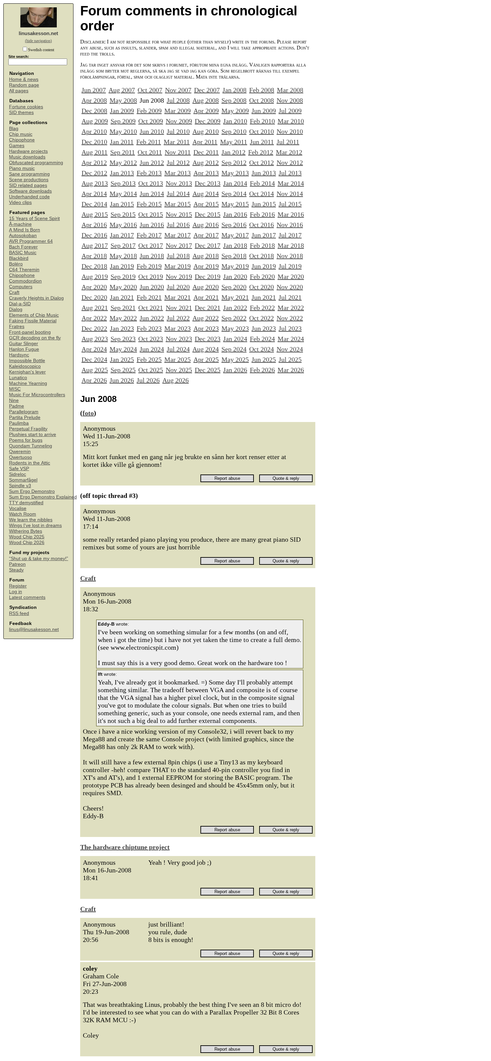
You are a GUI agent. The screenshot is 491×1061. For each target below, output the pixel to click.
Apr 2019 (206, 266)
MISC (15, 389)
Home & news (23, 79)
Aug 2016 (205, 224)
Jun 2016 (152, 224)
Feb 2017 (149, 235)
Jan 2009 (122, 110)
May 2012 (123, 162)
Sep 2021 (123, 307)
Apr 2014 (94, 193)
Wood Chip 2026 (26, 542)
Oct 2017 (150, 245)
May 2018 (123, 255)
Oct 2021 (150, 307)
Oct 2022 (261, 318)
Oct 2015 (150, 214)
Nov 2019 (179, 276)
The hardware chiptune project (125, 847)
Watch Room (22, 514)
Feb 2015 (149, 204)
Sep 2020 (234, 287)
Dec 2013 (207, 183)
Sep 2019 (123, 276)
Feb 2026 (262, 370)
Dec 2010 (94, 141)
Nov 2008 (290, 100)
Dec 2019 (207, 276)
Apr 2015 (206, 204)
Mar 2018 (291, 245)
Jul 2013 (290, 173)
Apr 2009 (206, 110)
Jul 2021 (290, 297)
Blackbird (18, 258)
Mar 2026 (291, 370)
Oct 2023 (150, 338)
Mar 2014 (291, 183)
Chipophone (22, 139)
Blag (13, 128)
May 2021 (235, 297)
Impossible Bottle (27, 360)
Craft (14, 292)
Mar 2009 (177, 110)
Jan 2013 (122, 173)
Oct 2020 (261, 287)
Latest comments (27, 597)
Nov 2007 (178, 90)
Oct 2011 (150, 152)
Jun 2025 (264, 359)
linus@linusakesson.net (34, 629)
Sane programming (29, 174)
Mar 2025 (177, 359)
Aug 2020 (205, 287)
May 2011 (233, 141)
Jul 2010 (178, 131)
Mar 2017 (177, 235)
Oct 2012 (261, 162)
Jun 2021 (264, 297)
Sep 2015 (123, 214)
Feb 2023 (149, 328)
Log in (15, 591)
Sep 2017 (123, 245)
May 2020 (123, 287)
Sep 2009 (123, 121)
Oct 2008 (261, 100)
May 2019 (235, 266)
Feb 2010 (262, 121)
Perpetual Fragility (28, 428)
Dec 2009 (207, 121)
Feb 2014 (262, 183)
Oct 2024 (261, 349)
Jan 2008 (234, 90)
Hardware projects (28, 151)
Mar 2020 (291, 276)
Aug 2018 (205, 255)
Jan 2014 (235, 183)
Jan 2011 (122, 141)
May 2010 (123, 131)
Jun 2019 (264, 266)
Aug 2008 (205, 100)
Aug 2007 (122, 90)
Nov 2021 (179, 307)
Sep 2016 (234, 224)
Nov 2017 (179, 245)
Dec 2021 (207, 307)
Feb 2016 (262, 214)
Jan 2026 (235, 370)
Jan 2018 (235, 245)
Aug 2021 (94, 307)
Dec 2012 (94, 173)
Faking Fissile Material (32, 320)
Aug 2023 (94, 338)
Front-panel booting (30, 332)
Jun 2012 (152, 162)
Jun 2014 (152, 193)
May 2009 (235, 110)
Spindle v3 (20, 485)
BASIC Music (22, 252)
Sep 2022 (234, 318)
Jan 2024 (235, 338)
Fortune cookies (26, 106)
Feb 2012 (260, 152)
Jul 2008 (178, 100)
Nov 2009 (179, 121)
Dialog (15, 309)
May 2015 (235, 204)
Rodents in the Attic (29, 462)
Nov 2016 (290, 224)
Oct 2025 (150, 370)
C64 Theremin (24, 269)
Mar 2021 (177, 297)
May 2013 (235, 173)
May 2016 (123, 224)
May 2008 (123, 100)
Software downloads (30, 191)
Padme (16, 406)
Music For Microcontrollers (37, 394)
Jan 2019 (122, 266)
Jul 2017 (290, 235)
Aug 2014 (205, 193)
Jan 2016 (235, 214)
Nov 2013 (179, 183)
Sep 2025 (123, 370)
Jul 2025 (290, 359)
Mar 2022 (291, 307)
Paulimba (19, 423)
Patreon (17, 564)
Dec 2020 (94, 297)
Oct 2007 (150, 90)
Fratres (16, 326)
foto (88, 413)
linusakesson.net (38, 33)
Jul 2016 (178, 224)
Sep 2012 (234, 162)
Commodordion (25, 281)
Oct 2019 (150, 276)
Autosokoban (23, 235)
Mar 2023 (177, 328)
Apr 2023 (206, 328)
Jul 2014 (178, 193)
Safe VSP (19, 468)
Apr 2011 (204, 141)
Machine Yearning (28, 383)
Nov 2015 (179, 214)
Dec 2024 (94, 359)
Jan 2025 (122, 359)
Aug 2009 (94, 121)
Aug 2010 (205, 131)
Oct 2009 (150, 121)
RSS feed (19, 613)
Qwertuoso (20, 457)
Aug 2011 (94, 152)
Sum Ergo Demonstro (32, 491)
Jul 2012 (178, 162)
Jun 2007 (93, 90)
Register (18, 586)
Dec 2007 (207, 90)
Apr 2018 (94, 255)
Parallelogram (23, 411)
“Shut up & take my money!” (38, 558)
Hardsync (19, 354)
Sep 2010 (234, 131)
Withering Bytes (25, 531)
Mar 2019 (177, 266)
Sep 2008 (234, 100)
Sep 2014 (234, 193)
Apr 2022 (94, 318)
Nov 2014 (290, 193)
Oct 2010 (261, 131)
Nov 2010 (290, 131)
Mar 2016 (291, 214)
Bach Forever (23, 246)
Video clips (20, 202)
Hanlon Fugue (24, 349)
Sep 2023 (123, 338)
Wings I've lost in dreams (35, 525)
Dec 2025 (207, 370)
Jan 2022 (235, 307)
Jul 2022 (178, 318)
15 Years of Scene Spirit (34, 218)
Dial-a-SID (20, 303)
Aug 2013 (94, 183)
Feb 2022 (262, 307)
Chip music (20, 134)
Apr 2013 (206, 173)
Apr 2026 (94, 380)
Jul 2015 (290, 204)
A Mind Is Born (24, 229)
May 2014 (123, 193)
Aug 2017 (94, 245)
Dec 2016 (94, 235)
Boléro (16, 264)
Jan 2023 (122, 328)
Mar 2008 (290, 90)
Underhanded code (29, 196)
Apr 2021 (206, 297)
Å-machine (20, 224)
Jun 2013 (264, 173)
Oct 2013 (150, 183)
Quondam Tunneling (30, 445)
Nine (14, 400)
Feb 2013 (149, 173)
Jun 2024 (152, 349)
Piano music (22, 168)
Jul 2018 (178, 255)
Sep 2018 (234, 255)
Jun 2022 (152, 318)
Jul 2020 (178, 287)
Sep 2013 (123, 183)
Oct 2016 (261, 224)
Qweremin (20, 451)
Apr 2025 (206, 359)
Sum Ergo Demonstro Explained (43, 497)
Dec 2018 (94, 266)
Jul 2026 (148, 380)
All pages (18, 90)
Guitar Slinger (23, 343)
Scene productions (28, 179)
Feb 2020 (262, 276)
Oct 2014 (261, 193)
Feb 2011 (148, 141)
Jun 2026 (122, 380)
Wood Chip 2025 (26, 536)
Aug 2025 (94, 370)
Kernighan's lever (27, 372)
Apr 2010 (94, 131)
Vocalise (17, 508)
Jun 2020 (152, 287)
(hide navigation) (38, 40)
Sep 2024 (234, 349)
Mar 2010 (291, 121)
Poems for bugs (25, 440)
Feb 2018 (262, 245)
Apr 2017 (206, 235)
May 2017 (235, 235)
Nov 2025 (179, 370)
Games (16, 145)
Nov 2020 (290, 287)
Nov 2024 (290, 349)
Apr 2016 (94, 224)
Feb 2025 (149, 359)
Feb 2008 (261, 90)
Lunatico (18, 377)
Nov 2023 (179, 338)
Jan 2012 (233, 152)
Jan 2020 (235, 276)
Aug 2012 (205, 162)
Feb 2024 (262, 338)
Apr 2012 (94, 162)
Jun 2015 (264, 204)
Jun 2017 (264, 235)
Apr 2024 (94, 349)
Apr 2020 (94, 287)
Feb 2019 (149, 266)
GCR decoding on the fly (35, 337)
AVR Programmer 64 (31, 241)
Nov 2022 (290, 318)
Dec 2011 (206, 152)
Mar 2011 (177, 141)
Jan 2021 (122, 297)
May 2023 (235, 328)
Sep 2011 (122, 152)
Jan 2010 (235, 121)
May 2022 (123, 318)
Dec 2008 (94, 110)
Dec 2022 (94, 328)
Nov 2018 (290, 255)
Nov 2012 (290, 162)
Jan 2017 (122, 235)
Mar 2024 (291, 338)
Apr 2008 (94, 100)
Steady (16, 569)
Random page (24, 85)
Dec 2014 (94, 204)
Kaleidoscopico (25, 366)
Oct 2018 (261, 255)
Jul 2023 (290, 328)
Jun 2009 (264, 110)
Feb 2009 (149, 110)
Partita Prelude (24, 417)
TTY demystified (26, 502)
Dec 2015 (207, 214)
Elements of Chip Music (34, 315)
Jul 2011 (288, 141)
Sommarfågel (23, 480)
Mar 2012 (289, 152)
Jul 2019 (290, 266)
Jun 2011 (262, 141)
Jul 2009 (290, 110)
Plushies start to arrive (32, 434)
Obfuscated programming (36, 162)
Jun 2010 (152, 131)
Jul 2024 (178, 349)
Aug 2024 (205, 349)
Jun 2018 (152, 255)
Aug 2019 (94, 276)
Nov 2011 (178, 152)
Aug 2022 (205, 318)
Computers (20, 286)
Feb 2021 (149, 297)
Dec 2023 (207, 338)
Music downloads (27, 157)
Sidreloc (17, 474)
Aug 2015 (94, 214)
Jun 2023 (264, 328)
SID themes (21, 112)
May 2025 (235, 359)
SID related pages (28, 185)
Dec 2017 (207, 245)
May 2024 (123, 349)
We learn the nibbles (30, 519)
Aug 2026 (175, 380)
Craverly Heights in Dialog (36, 298)
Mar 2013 (177, 173)
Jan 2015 (122, 204)
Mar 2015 (177, 204)
